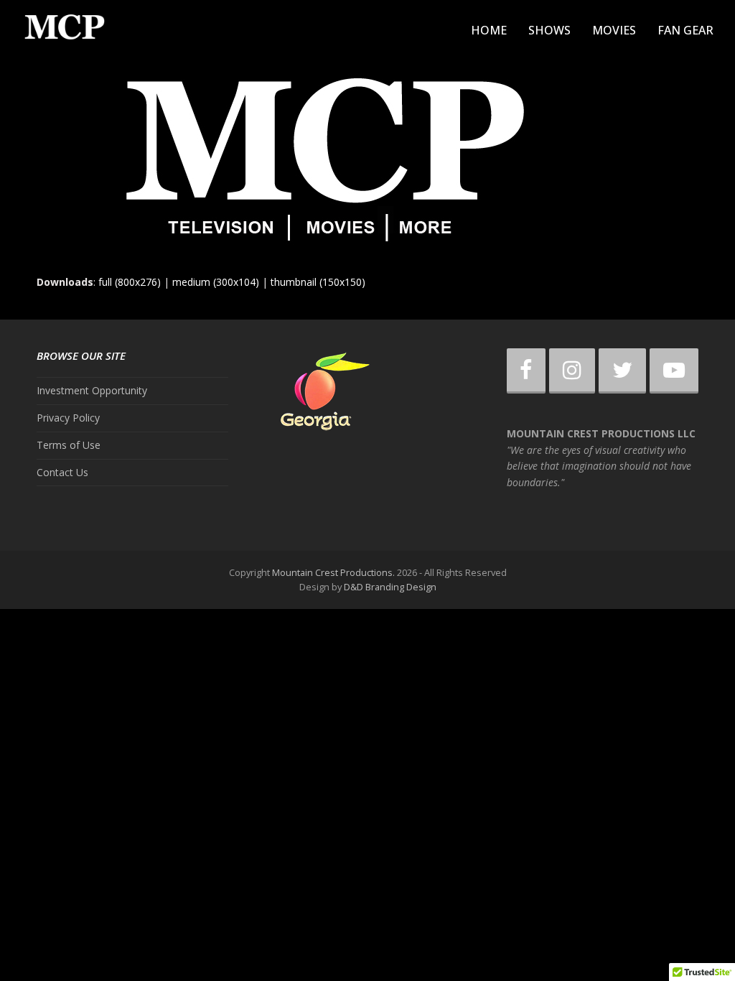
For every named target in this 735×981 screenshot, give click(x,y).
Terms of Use (68, 445)
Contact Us (62, 472)
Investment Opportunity (92, 390)
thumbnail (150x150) (318, 282)
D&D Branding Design (390, 586)
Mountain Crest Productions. (333, 572)
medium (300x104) (215, 282)
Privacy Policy (68, 417)
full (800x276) (129, 282)
